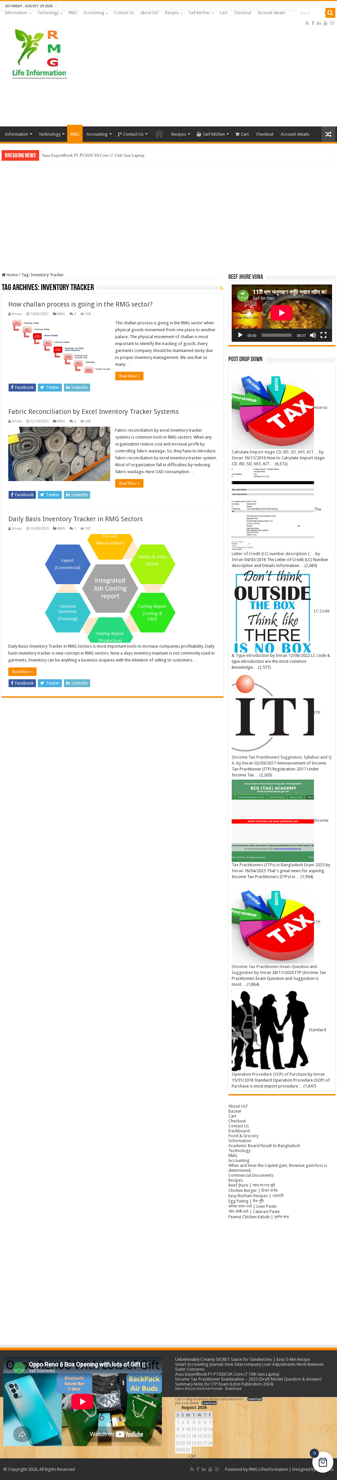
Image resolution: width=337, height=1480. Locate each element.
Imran (17, 314)
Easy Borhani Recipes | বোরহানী (255, 1195)
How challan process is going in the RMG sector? (80, 304)
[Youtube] (325, 23)
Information (16, 13)
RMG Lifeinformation (268, 1469)
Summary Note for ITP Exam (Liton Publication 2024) (224, 1384)
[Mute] (313, 335)
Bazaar (235, 1111)
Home (12, 274)
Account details (271, 13)
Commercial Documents (250, 1175)
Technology (48, 13)
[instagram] (332, 23)
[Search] (330, 13)
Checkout (242, 13)
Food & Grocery (243, 1135)
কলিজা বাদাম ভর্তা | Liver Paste (252, 1206)
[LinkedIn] (319, 23)
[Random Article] (328, 134)
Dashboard (239, 1130)
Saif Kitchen (199, 13)
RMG (72, 13)
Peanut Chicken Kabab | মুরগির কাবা (258, 1216)
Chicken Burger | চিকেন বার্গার (252, 1190)
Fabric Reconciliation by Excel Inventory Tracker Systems (93, 412)
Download (233, 1388)
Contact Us (124, 13)
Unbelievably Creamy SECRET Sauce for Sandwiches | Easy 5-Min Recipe (242, 1359)
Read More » (129, 376)
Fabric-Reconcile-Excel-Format (198, 1388)
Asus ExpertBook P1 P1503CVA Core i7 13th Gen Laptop (93, 155)
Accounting (94, 13)
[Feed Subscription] (221, 288)
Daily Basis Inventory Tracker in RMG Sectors (75, 519)
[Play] (240, 335)
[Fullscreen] (323, 335)
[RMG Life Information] (39, 51)
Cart (223, 13)
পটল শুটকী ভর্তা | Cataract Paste (254, 1211)
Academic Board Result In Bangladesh (264, 1145)
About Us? (150, 13)
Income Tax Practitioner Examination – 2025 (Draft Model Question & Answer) (248, 1379)
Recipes (172, 13)
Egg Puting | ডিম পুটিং (246, 1200)
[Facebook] (313, 23)
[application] (282, 313)
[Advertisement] (210, 74)
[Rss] (307, 23)
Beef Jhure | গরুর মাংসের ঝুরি (251, 1185)
